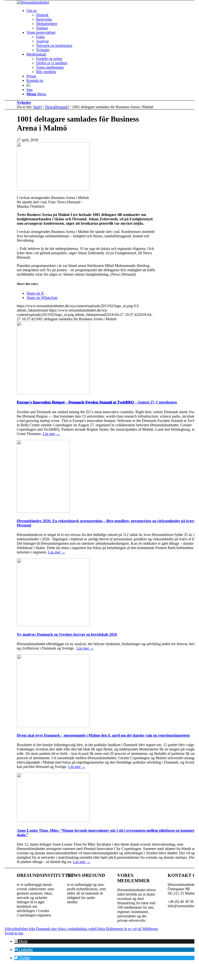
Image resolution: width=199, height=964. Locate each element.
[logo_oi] (33, 2)
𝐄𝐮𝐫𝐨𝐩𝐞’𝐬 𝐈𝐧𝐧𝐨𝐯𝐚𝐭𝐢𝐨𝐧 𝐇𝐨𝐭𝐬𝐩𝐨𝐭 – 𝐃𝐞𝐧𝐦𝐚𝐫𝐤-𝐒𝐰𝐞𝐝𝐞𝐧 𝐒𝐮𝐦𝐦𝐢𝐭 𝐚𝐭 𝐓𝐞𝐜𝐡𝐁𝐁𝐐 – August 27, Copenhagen (97, 402)
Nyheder (24, 102)
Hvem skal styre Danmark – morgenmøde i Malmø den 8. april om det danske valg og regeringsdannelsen (103, 735)
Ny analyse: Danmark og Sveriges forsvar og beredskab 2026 (67, 634)
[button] (21, 941)
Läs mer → (51, 434)
